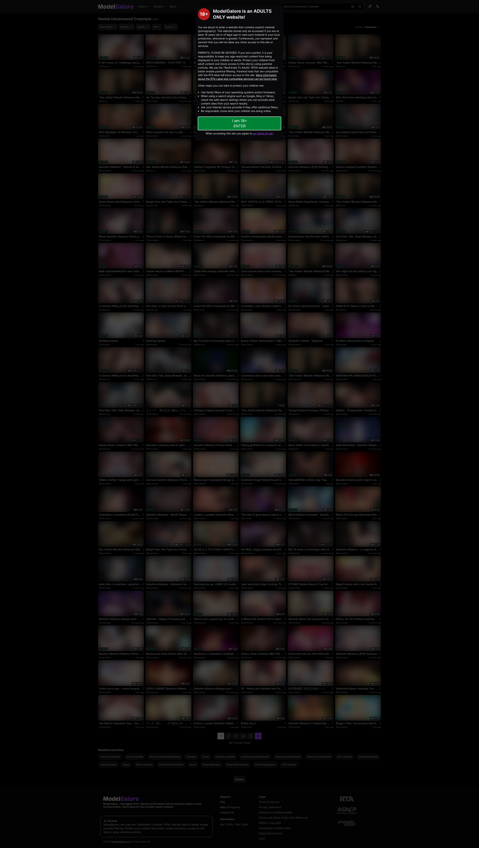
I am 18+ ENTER (239, 123)
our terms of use (263, 133)
